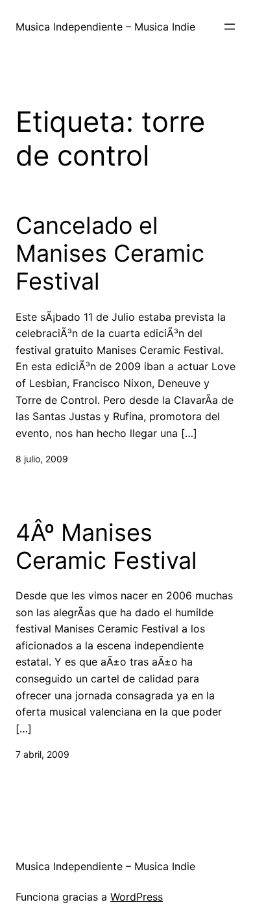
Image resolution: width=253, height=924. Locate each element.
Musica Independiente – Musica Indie (105, 26)
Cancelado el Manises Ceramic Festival (110, 253)
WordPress (136, 896)
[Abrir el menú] (229, 26)
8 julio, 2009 (42, 458)
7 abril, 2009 (42, 754)
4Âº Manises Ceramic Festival (106, 547)
